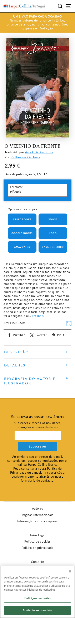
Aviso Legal (37, 535)
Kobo (53, 233)
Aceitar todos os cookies (37, 610)
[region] (37, 592)
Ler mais (38, 316)
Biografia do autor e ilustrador (29, 380)
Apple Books (22, 219)
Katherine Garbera (25, 157)
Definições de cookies (37, 598)
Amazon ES (22, 247)
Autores (37, 508)
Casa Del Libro (53, 247)
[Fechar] (70, 571)
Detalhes (15, 365)
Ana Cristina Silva (39, 152)
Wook (53, 219)
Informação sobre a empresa (37, 521)
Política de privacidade (38, 547)
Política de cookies (37, 541)
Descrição (16, 352)
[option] (37, 23)
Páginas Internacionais (37, 515)
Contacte (37, 561)
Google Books (22, 233)
